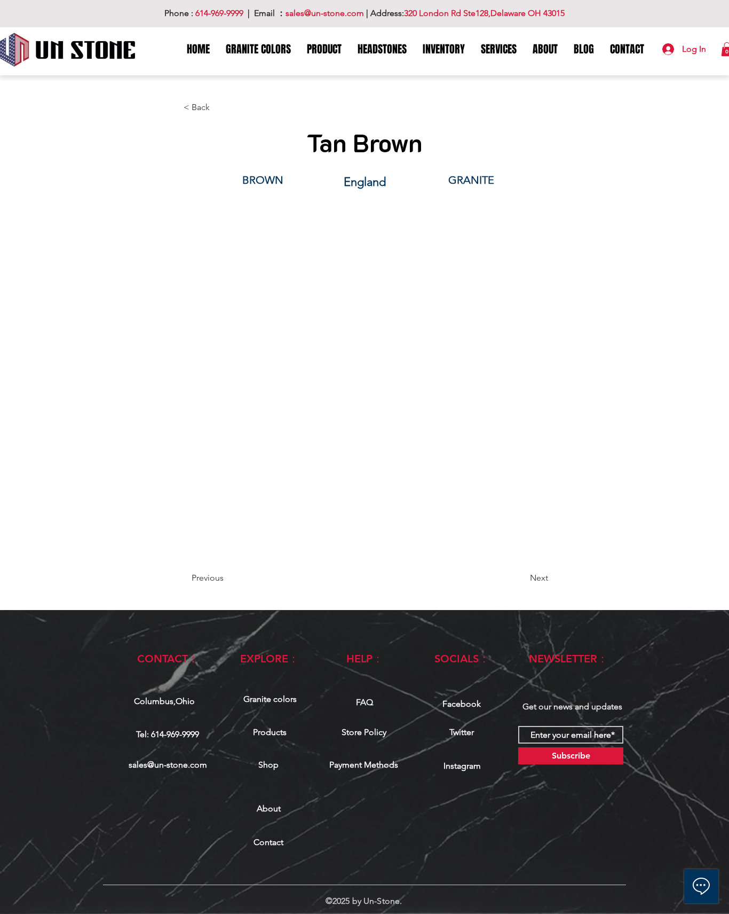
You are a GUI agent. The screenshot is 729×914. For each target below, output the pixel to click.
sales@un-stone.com (168, 765)
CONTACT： (168, 658)
